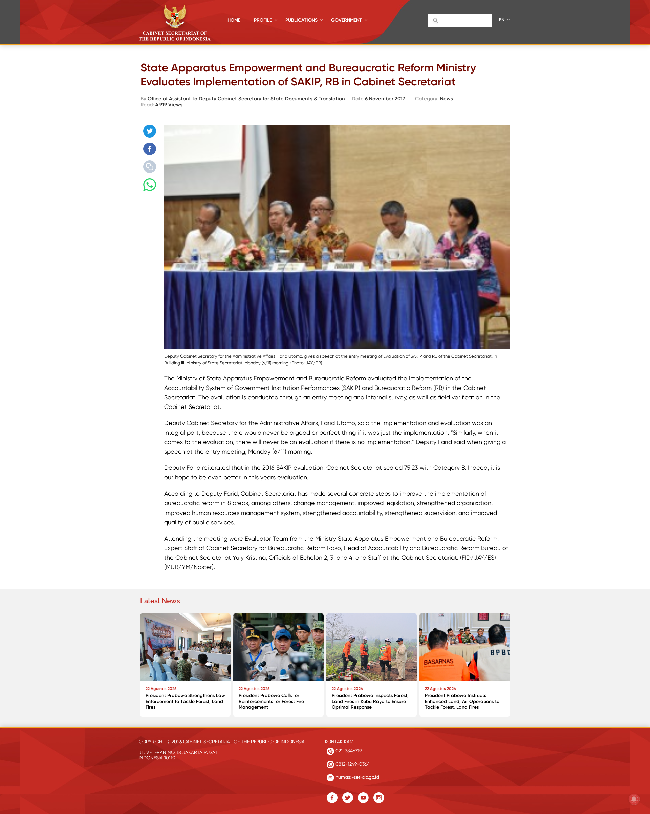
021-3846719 (348, 750)
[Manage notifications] (634, 799)
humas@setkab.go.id (356, 777)
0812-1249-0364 (352, 764)
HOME (234, 20)
